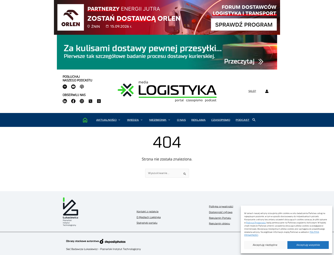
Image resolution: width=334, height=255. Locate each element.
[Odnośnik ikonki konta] (266, 91)
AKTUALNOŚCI (106, 120)
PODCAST (242, 120)
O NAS (181, 120)
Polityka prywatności (221, 206)
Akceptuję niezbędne (265, 245)
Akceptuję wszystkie (308, 245)
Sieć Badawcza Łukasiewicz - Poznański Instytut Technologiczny (103, 249)
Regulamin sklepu (219, 223)
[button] (119, 120)
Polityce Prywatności (256, 223)
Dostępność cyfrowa (220, 212)
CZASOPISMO (220, 120)
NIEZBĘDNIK (157, 120)
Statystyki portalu (147, 223)
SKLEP (252, 91)
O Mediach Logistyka (149, 217)
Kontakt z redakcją (147, 211)
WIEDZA (133, 120)
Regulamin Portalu (220, 218)
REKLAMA (198, 120)
